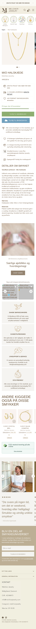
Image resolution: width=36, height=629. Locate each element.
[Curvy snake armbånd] (25, 416)
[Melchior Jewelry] (11, 10)
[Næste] (33, 3)
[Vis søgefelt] (24, 10)
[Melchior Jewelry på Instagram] (6, 618)
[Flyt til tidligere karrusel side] (2, 476)
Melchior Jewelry (8, 76)
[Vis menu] (33, 10)
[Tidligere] (3, 3)
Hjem (3, 30)
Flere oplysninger (18, 451)
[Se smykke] (14, 421)
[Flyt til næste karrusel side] (33, 476)
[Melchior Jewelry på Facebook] (3, 618)
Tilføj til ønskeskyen (18, 120)
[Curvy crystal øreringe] (9, 416)
